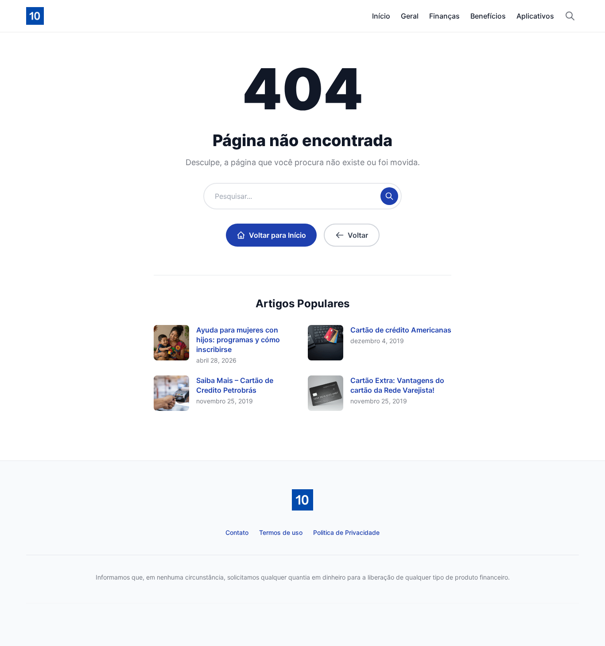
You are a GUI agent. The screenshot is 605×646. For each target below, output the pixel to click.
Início (381, 16)
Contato (236, 532)
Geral (410, 16)
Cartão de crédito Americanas (400, 329)
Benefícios (488, 16)
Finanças (444, 16)
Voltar (358, 235)
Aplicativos (535, 16)
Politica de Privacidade (346, 532)
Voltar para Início (277, 235)
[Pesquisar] (570, 16)
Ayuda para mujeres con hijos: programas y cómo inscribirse (238, 339)
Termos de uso (280, 532)
